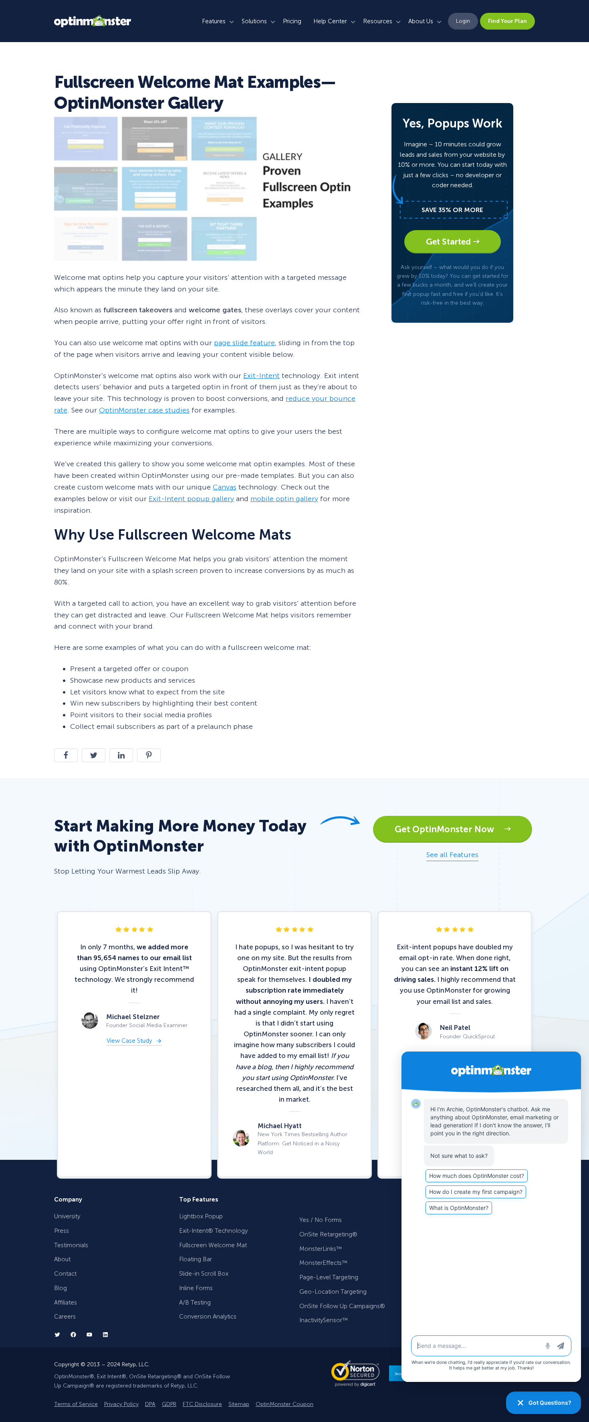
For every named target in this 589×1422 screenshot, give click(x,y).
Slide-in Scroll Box (203, 1273)
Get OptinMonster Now (449, 829)
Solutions (254, 21)
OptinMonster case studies (144, 410)
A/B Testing (195, 1302)
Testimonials (71, 1245)
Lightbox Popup (201, 1216)
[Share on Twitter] (93, 755)
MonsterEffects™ (323, 1262)
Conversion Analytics (207, 1316)
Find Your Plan (507, 21)
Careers (65, 1316)
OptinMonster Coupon (284, 1404)
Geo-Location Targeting (333, 1291)
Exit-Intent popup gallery (191, 498)
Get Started (449, 242)
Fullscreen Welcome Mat (213, 1245)
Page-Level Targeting (328, 1277)
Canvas (224, 487)
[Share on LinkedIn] (121, 755)
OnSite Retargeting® (328, 1234)
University (67, 1216)
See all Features (452, 854)
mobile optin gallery (284, 498)
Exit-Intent (261, 375)
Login (463, 21)
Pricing (292, 21)
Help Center (330, 21)
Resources (377, 21)
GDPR (169, 1404)
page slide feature (244, 342)
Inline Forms (196, 1288)
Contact (65, 1273)
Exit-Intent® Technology (213, 1230)
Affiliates (65, 1302)
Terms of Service (76, 1404)
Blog (60, 1288)
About (62, 1259)
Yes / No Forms (320, 1220)
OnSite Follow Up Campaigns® (342, 1306)
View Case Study (129, 1041)
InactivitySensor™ (323, 1320)
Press (61, 1230)
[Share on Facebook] (66, 755)
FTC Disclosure (202, 1404)
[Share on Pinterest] (149, 755)
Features (214, 21)
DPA (150, 1404)
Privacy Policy (121, 1404)
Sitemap (238, 1404)
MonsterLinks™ (320, 1248)
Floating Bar (195, 1259)
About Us (420, 21)
